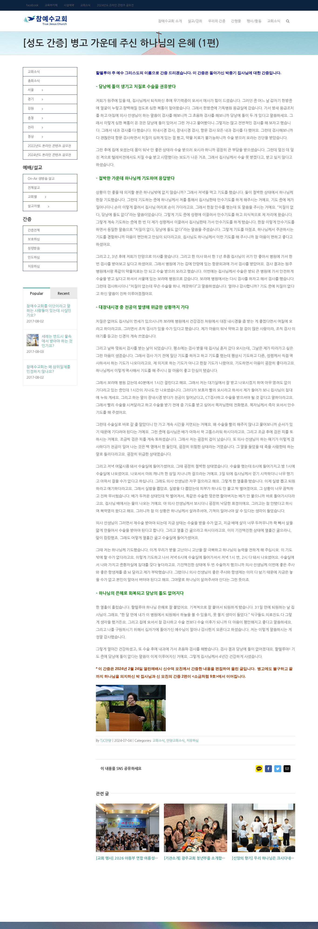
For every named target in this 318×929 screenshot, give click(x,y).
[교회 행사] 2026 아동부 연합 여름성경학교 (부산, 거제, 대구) (145, 858)
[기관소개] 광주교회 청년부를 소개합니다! (197, 858)
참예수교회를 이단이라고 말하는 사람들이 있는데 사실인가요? (49, 310)
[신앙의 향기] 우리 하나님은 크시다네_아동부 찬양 (271, 858)
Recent (64, 293)
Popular (36, 293)
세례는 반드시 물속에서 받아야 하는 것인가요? (57, 341)
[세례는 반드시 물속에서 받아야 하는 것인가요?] (33, 338)
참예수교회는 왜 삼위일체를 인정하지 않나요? (48, 369)
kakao (259, 768)
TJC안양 (105, 740)
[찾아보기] (287, 20)
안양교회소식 (175, 740)
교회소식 (158, 740)
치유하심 (192, 740)
